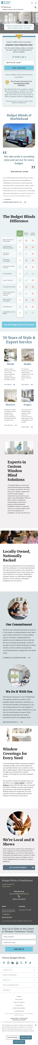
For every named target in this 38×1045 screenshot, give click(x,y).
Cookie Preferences (19, 1011)
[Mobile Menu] (36, 3)
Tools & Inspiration (11, 985)
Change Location (6, 886)
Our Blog (6, 990)
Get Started (19, 68)
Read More (8, 199)
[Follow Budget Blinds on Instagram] (8, 963)
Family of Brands (10, 975)
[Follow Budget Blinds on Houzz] (13, 963)
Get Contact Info (18, 9)
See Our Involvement (18, 868)
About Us (6, 980)
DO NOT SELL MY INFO (19, 1008)
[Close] (36, 1025)
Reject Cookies (25, 1037)
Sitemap (19, 996)
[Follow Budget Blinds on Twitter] (21, 963)
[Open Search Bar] (32, 3)
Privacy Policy (28, 96)
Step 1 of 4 (20, 57)
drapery (6, 785)
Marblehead (7, 7)
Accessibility (19, 1005)
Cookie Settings (12, 1037)
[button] (7, 9)
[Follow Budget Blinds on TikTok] (30, 963)
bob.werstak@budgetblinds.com (19, 894)
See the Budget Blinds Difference (19, 324)
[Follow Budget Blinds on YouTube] (17, 963)
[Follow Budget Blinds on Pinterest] (26, 963)
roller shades (19, 783)
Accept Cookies (19, 1042)
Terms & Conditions (19, 1002)
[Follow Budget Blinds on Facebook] (4, 963)
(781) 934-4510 (35, 7)
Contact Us (7, 970)
